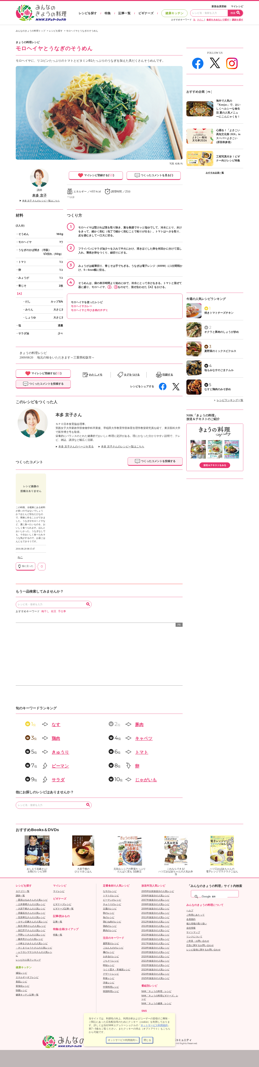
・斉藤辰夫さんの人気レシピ (30, 913)
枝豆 (53, 611)
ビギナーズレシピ (62, 904)
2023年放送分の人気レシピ (155, 969)
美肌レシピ (21, 981)
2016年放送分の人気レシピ (155, 939)
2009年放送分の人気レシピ (155, 908)
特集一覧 (57, 934)
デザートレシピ (111, 974)
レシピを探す (88, 13)
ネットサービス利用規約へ (122, 1040)
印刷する (167, 374)
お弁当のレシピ (111, 956)
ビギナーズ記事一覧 (63, 908)
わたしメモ (95, 374)
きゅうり (60, 752)
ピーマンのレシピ (112, 900)
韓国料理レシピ (111, 991)
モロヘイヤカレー (81, 306)
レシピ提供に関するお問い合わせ (203, 949)
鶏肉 (56, 738)
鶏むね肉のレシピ (112, 921)
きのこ (200, 19)
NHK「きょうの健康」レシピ (156, 1003)
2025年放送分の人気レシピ (155, 978)
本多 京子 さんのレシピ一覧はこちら (41, 200)
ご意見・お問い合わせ (197, 941)
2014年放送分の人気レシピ (155, 930)
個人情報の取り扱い (196, 923)
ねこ (20, 557)
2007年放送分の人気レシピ (155, 900)
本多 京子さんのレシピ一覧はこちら (122, 446)
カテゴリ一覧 (22, 891)
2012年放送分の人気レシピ (155, 921)
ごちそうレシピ (111, 961)
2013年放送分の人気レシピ (155, 926)
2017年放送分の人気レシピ (155, 943)
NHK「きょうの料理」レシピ (156, 991)
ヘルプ (189, 910)
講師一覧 (20, 895)
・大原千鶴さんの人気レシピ (30, 908)
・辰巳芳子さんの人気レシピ (30, 930)
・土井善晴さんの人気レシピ (30, 904)
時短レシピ (108, 965)
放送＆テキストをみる (214, 465)
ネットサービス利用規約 (154, 1025)
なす (56, 724)
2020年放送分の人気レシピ (155, 956)
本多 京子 (39, 195)
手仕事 (62, 611)
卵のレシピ (108, 913)
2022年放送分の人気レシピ (155, 965)
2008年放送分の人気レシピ (155, 904)
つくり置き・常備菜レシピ (116, 969)
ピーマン (60, 766)
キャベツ (144, 738)
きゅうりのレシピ (112, 904)
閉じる (147, 1040)
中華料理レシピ (111, 987)
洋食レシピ (108, 982)
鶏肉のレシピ (110, 926)
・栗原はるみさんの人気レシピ (32, 900)
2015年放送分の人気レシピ (155, 934)
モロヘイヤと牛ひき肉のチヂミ (89, 310)
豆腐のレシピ (110, 908)
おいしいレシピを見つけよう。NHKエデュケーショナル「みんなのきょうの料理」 (41, 12)
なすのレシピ (110, 891)
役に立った (27, 566)
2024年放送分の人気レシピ (155, 974)
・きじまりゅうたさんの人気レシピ (34, 947)
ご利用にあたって (195, 915)
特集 (108, 13)
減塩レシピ (21, 973)
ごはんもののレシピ (113, 947)
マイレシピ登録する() (98, 175)
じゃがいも (146, 779)
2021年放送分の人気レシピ (155, 961)
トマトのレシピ (111, 895)
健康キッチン (174, 13)
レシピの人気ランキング (28, 960)
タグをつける (132, 374)
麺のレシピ (108, 952)
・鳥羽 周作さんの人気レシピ (31, 926)
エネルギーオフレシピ (27, 977)
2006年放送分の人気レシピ (155, 895)
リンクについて (194, 936)
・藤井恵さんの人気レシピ (29, 939)
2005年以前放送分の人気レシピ (157, 891)
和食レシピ (108, 978)
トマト (141, 752)
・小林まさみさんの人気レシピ (32, 943)
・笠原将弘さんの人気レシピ (30, 917)
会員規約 (190, 919)
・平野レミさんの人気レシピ (30, 934)
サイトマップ (193, 932)
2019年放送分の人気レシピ (155, 952)
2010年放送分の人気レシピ (155, 913)
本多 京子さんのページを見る (76, 446)
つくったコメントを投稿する (46, 383)
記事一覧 (125, 13)
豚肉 (139, 724)
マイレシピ (237, 6)
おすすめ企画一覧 (215, 172)
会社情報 (190, 928)
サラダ (58, 779)
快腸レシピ (21, 990)
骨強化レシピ (22, 986)
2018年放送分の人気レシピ (155, 947)
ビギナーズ (146, 13)
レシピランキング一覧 (230, 400)
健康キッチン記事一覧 (27, 994)
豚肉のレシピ (110, 930)
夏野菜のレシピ (111, 943)
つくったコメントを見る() (156, 175)
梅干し (45, 611)
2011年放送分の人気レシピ (155, 917)
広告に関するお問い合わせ (200, 945)
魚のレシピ (108, 917)
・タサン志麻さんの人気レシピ (32, 921)
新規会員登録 (219, 6)
